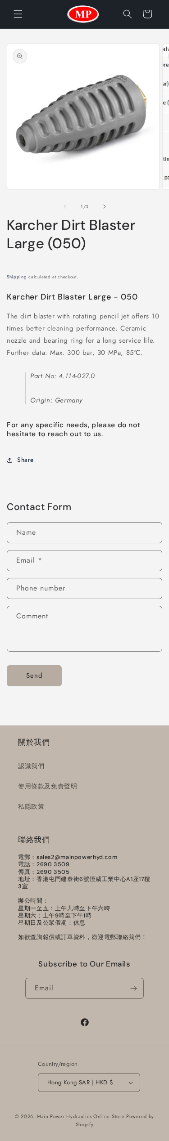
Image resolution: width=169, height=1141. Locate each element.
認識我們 (31, 765)
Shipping (17, 276)
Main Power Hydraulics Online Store (81, 1116)
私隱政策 (31, 806)
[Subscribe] (133, 988)
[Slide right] (104, 206)
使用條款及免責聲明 (47, 786)
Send (34, 675)
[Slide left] (65, 206)
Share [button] (25, 459)
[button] (18, 14)
